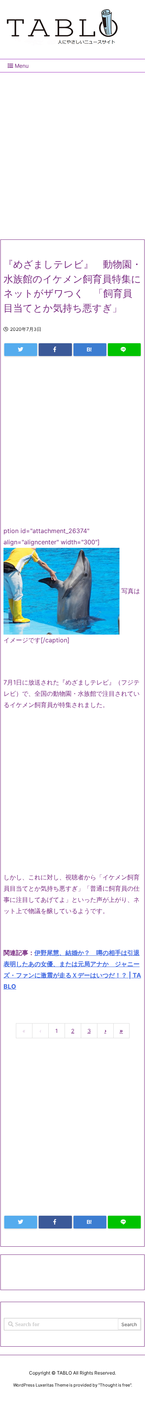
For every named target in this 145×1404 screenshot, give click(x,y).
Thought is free (115, 1385)
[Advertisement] (72, 152)
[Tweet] (20, 349)
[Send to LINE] (124, 349)
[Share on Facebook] (55, 349)
